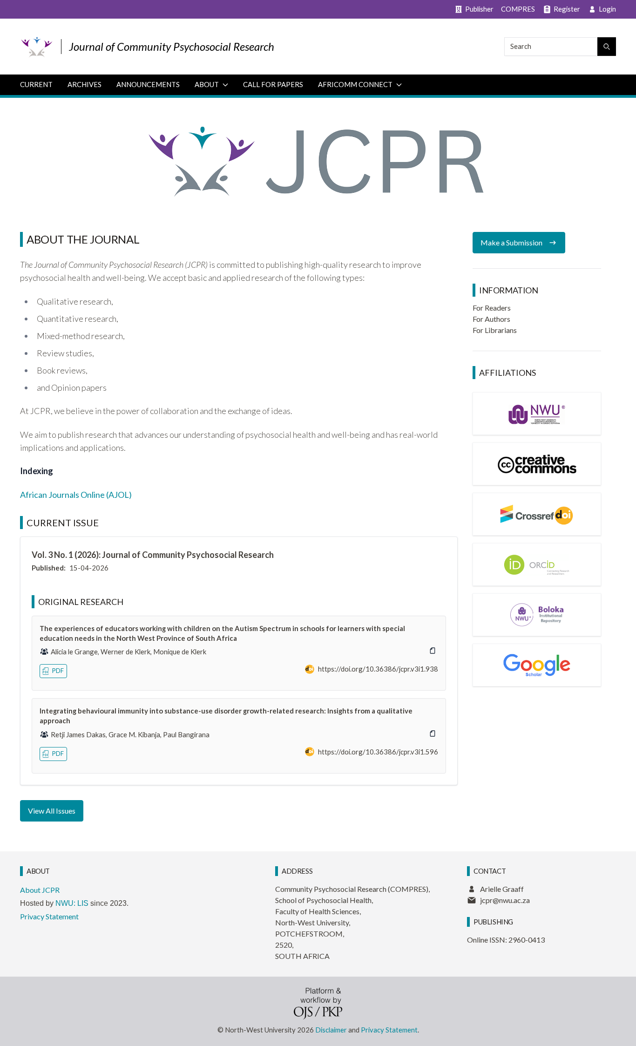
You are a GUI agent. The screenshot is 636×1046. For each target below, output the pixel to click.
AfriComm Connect (355, 84)
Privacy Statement (49, 916)
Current (36, 84)
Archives (84, 84)
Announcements (148, 84)
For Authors (491, 318)
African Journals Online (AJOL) (76, 494)
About (207, 84)
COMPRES (518, 9)
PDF (58, 670)
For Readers (492, 307)
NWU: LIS (71, 903)
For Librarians (495, 330)
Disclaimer (331, 1030)
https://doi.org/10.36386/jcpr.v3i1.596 (378, 751)
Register (567, 9)
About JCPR (40, 889)
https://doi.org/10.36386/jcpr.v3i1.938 (378, 669)
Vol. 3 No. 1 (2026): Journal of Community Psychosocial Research (153, 555)
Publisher (479, 9)
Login (607, 9)
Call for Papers (273, 84)
